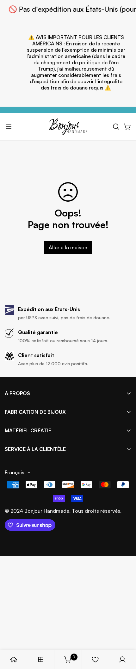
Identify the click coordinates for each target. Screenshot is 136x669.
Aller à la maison (68, 247)
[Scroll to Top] (124, 635)
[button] (116, 126)
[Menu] (8, 126)
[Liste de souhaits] (95, 659)
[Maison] (13, 659)
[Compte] (122, 659)
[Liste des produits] (41, 659)
